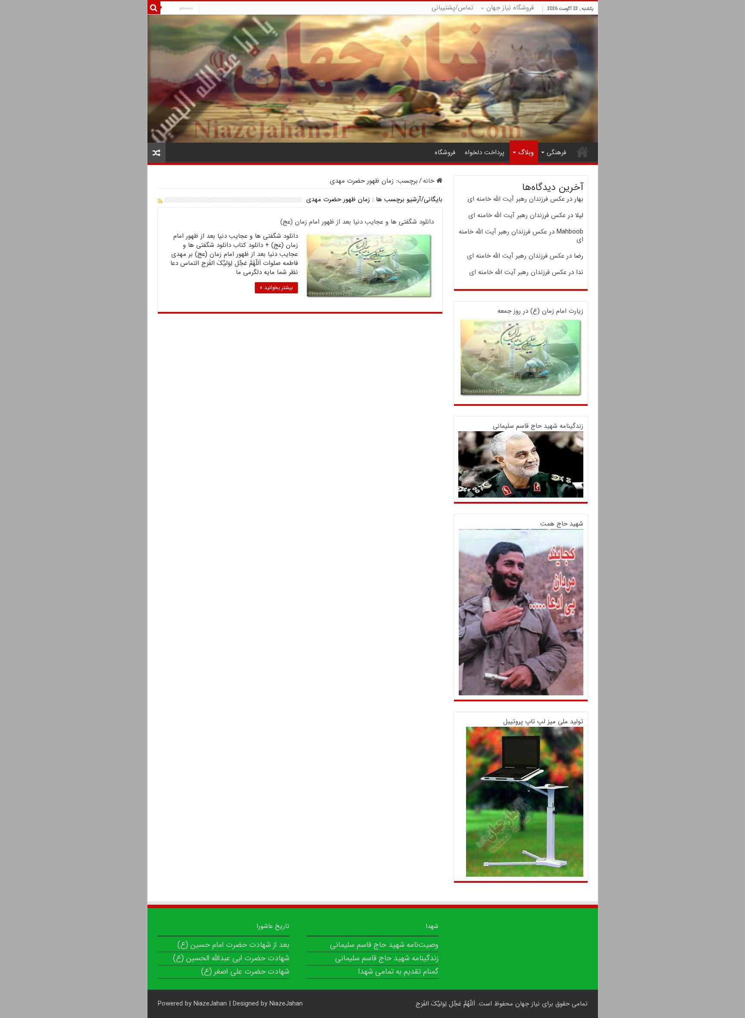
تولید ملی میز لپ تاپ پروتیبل (543, 721)
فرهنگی (556, 152)
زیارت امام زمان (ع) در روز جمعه (540, 311)
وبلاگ (526, 152)
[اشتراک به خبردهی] (160, 201)
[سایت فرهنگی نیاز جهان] (372, 79)
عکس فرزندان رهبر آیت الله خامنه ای (516, 199)
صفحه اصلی (582, 152)
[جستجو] (153, 7)
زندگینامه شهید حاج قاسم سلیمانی (538, 426)
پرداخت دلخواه (484, 152)
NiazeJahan (210, 1004)
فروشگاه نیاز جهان (510, 8)
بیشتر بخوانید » (276, 287)
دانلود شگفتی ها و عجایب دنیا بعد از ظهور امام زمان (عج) (357, 222)
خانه (429, 181)
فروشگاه (445, 152)
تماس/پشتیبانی (452, 8)
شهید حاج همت (561, 524)
